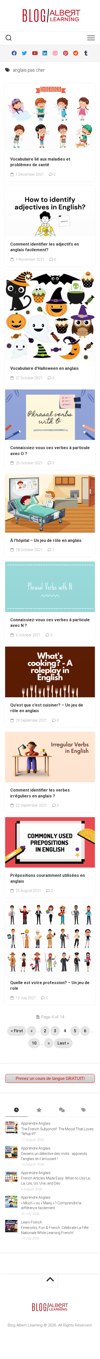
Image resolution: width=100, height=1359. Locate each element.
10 (34, 1043)
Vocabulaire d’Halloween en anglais (44, 368)
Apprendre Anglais (36, 1123)
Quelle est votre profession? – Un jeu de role (49, 985)
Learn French (31, 1222)
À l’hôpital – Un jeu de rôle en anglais (46, 540)
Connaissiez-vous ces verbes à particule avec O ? (50, 450)
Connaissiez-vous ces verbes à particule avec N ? (50, 622)
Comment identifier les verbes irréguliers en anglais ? (40, 793)
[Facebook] (14, 53)
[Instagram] (55, 53)
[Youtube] (34, 53)
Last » (63, 1043)
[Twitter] (24, 53)
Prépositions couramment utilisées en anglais (47, 878)
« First (17, 1030)
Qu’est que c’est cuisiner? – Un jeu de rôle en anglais (46, 708)
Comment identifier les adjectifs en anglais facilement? (44, 247)
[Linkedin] (45, 53)
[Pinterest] (65, 53)
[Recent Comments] (61, 1110)
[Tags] (84, 1110)
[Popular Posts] (39, 1110)
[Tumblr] (86, 53)
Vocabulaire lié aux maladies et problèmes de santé (40, 162)
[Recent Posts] (16, 1110)
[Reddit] (76, 53)
